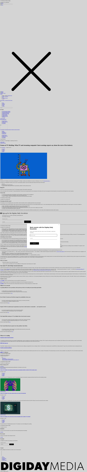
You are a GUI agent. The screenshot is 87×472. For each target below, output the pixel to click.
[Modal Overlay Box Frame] (43, 236)
